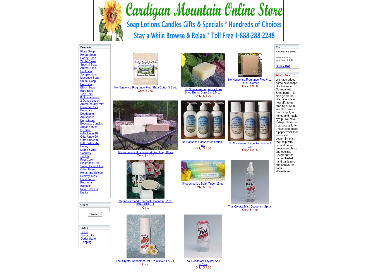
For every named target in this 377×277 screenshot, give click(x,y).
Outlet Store (88, 238)
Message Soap (89, 77)
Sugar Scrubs (89, 126)
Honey (84, 146)
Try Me (84, 156)
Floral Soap (87, 51)
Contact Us (88, 235)
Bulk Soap (86, 84)
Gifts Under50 (89, 140)
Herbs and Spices (91, 172)
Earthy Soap (88, 58)
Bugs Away (87, 120)
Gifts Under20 (89, 136)
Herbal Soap (88, 54)
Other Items (87, 169)
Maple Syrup (88, 149)
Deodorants (87, 113)
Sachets (85, 153)
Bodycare (86, 110)
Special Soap (88, 64)
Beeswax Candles (91, 123)
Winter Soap (88, 61)
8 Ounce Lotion (89, 97)
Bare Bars (86, 90)
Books (84, 192)
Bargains (85, 185)
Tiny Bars (86, 94)
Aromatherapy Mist (92, 104)
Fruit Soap (86, 71)
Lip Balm (85, 130)
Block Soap (87, 87)
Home (84, 232)
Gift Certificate (89, 143)
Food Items (87, 179)
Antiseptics (87, 117)
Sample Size (88, 74)
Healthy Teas (88, 176)
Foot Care (86, 159)
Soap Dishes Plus (91, 166)
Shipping (86, 242)
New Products (89, 189)
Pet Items (86, 182)
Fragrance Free (89, 162)
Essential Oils (89, 107)
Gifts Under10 (89, 133)
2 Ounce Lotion (89, 100)
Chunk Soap (88, 81)
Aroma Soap (88, 67)
